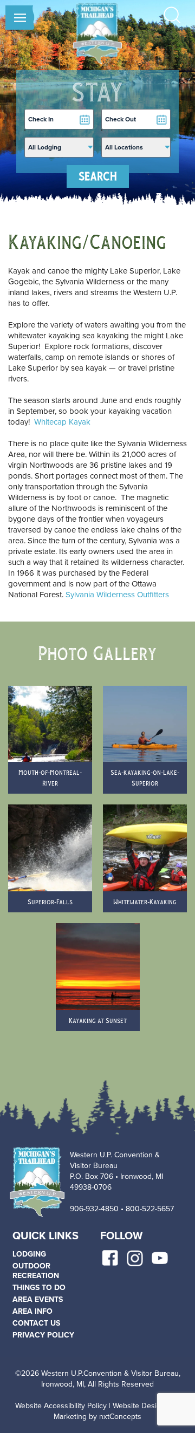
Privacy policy (43, 1335)
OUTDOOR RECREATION (35, 1270)
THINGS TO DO (39, 1287)
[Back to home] (97, 34)
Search (98, 176)
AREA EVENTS (37, 1299)
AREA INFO (32, 1311)
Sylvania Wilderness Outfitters (117, 595)
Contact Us (36, 1323)
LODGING (29, 1254)
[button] (20, 27)
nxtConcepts (120, 1416)
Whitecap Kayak (62, 422)
